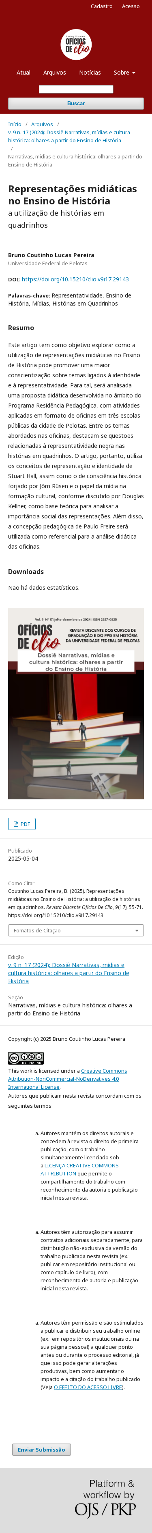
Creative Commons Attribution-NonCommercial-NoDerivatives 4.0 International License (67, 1078)
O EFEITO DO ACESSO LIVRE (88, 1387)
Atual (23, 72)
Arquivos (54, 72)
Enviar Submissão (41, 1449)
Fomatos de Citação (37, 930)
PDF (24, 824)
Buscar (76, 103)
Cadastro (102, 6)
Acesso (131, 6)
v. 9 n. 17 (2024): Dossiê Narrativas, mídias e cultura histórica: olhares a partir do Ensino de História (69, 136)
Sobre (122, 72)
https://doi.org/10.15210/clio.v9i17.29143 (75, 279)
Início (14, 124)
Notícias (90, 72)
